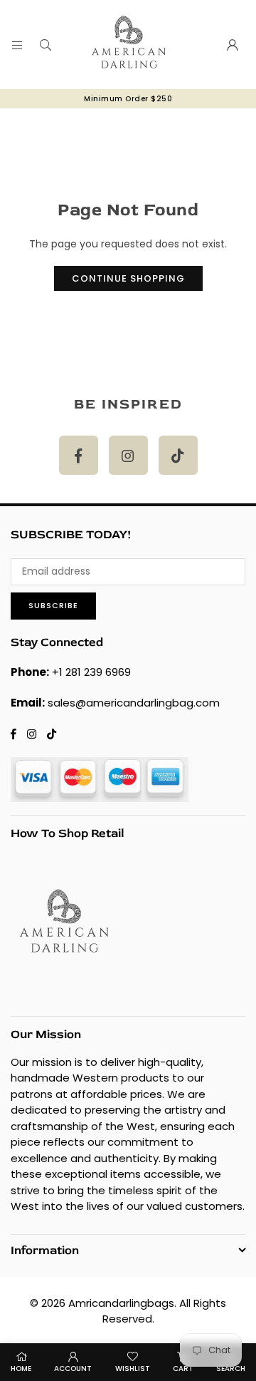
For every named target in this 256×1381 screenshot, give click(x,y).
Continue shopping (128, 278)
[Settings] (232, 45)
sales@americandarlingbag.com (134, 702)
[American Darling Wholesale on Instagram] (128, 455)
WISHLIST (132, 1368)
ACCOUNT (73, 1368)
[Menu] (17, 45)
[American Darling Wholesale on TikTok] (178, 455)
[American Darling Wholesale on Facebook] (78, 455)
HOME (21, 1368)
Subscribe (53, 605)
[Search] (45, 45)
